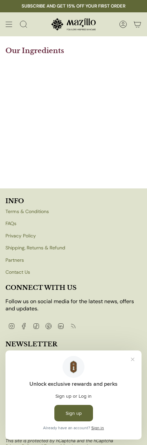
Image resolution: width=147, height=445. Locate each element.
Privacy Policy (20, 236)
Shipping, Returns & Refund (35, 248)
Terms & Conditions (27, 211)
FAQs (10, 223)
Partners (14, 260)
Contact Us (17, 272)
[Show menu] (9, 24)
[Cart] (137, 24)
